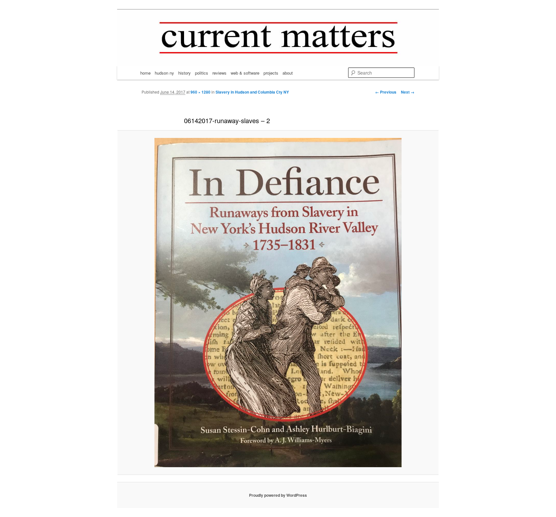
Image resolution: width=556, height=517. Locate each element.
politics (201, 73)
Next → (407, 92)
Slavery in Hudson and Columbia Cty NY (252, 92)
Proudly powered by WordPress (278, 495)
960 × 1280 (200, 92)
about (288, 73)
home (145, 73)
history (184, 73)
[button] (278, 302)
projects (271, 73)
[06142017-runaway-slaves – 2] (278, 302)
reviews (219, 73)
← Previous (385, 92)
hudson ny (164, 73)
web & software (245, 73)
